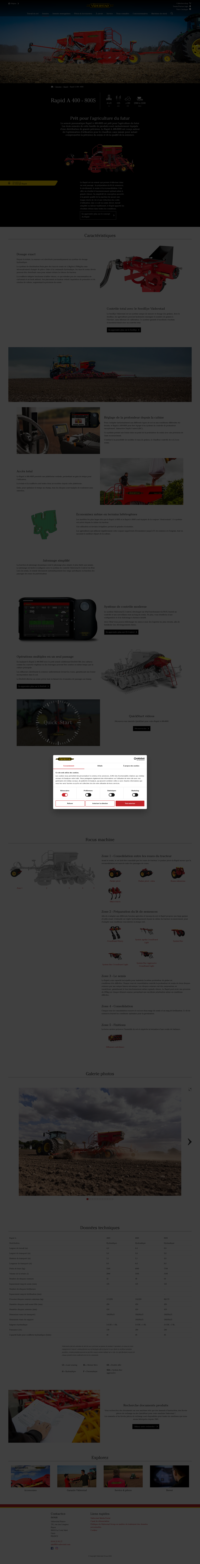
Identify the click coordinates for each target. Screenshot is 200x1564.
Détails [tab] (100, 766)
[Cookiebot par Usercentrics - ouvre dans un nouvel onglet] (135, 759)
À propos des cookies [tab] (131, 766)
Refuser (70, 803)
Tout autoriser (130, 803)
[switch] (88, 796)
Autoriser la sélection (100, 803)
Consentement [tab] (68, 766)
